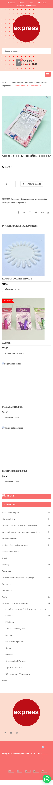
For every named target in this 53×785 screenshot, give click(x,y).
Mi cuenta (11, 2)
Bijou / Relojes (8, 519)
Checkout (42, 2)
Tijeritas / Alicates (14, 667)
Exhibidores (11, 622)
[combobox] (26, 51)
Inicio (4, 82)
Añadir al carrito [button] (12, 289)
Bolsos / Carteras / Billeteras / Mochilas (19, 525)
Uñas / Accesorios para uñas (21, 82)
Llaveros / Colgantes (11, 551)
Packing (5, 564)
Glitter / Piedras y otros (16, 628)
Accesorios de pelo (10, 512)
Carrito (31, 2)
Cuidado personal (10, 538)
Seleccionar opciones (14, 353)
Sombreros (7, 584)
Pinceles (9, 654)
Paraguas (6, 571)
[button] (47, 98)
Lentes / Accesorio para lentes (16, 545)
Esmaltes (10, 615)
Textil (4, 597)
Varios (5, 680)
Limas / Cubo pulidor (15, 641)
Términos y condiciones (26, 5)
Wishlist (22, 2)
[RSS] (17, 733)
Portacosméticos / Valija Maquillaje (18, 577)
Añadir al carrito (33, 184)
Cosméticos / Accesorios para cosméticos (21, 532)
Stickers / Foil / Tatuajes (16, 661)
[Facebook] (5, 733)
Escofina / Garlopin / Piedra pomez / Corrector (26, 609)
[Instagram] (11, 733)
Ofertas (5, 558)
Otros (8, 648)
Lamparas (10, 635)
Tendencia (7, 590)
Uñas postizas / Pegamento (14, 202)
